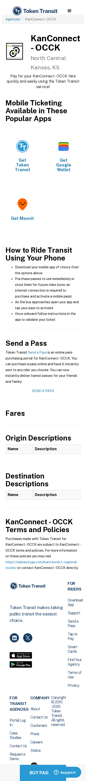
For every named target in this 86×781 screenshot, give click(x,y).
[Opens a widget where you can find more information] (64, 773)
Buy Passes (43, 772)
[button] (69, 11)
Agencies (12, 19)
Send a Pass (37, 352)
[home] (35, 11)
